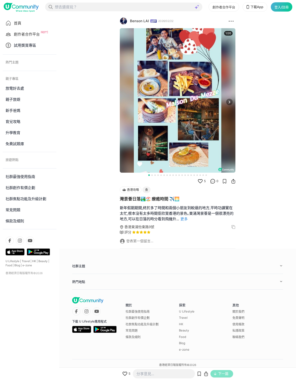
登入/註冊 (281, 7)
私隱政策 (238, 330)
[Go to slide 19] (203, 175)
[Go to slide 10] (176, 175)
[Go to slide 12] (182, 175)
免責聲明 (238, 317)
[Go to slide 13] (185, 175)
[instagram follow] (20, 240)
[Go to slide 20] (206, 175)
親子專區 (12, 78)
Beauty (43, 261)
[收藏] (224, 181)
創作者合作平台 (224, 7)
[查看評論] (213, 181)
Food (9, 265)
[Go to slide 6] (164, 175)
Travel (26, 261)
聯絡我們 (238, 337)
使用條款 (238, 324)
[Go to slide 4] (158, 175)
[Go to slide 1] (149, 175)
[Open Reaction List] (231, 21)
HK (34, 261)
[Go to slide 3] (155, 175)
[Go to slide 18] (200, 175)
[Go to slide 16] (194, 175)
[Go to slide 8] (170, 175)
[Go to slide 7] (167, 175)
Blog (17, 265)
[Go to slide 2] (152, 175)
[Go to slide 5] (161, 175)
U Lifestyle (12, 261)
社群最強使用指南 (138, 311)
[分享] (233, 181)
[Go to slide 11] (179, 175)
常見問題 (132, 330)
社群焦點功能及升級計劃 (142, 324)
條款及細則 (133, 337)
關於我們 (238, 311)
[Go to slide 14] (188, 175)
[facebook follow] (10, 240)
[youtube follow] (30, 240)
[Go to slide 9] (173, 175)
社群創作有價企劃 (138, 317)
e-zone (27, 265)
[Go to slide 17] (197, 175)
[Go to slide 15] (191, 175)
